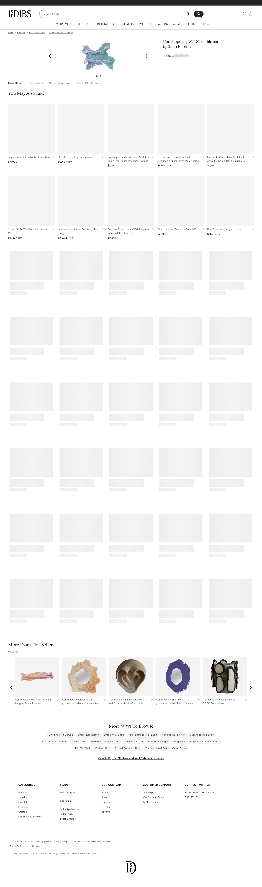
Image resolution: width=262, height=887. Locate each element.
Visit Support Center (154, 797)
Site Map (36, 846)
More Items (15, 83)
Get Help (148, 792)
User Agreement (43, 841)
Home (11, 32)
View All (13, 651)
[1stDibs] (19, 13)
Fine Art (22, 802)
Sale (206, 24)
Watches (145, 24)
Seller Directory (68, 818)
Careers (105, 802)
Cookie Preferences (19, 846)
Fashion (162, 24)
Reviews (105, 811)
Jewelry (129, 24)
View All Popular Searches (131, 758)
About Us (106, 792)
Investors (106, 807)
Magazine (200, 792)
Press (104, 797)
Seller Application (69, 809)
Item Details (36, 83)
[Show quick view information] (53, 157)
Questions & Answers (30, 816)
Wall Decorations (37, 32)
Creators (22, 811)
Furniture (83, 24)
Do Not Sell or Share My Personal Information (91, 841)
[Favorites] (244, 14)
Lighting (102, 24)
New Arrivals (62, 24)
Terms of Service (85, 853)
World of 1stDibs (185, 24)
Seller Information (59, 83)
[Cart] (250, 14)
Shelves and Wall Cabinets (61, 32)
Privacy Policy (60, 841)
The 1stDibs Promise (89, 83)
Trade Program (68, 792)
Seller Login (66, 813)
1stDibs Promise (151, 802)
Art (115, 24)
